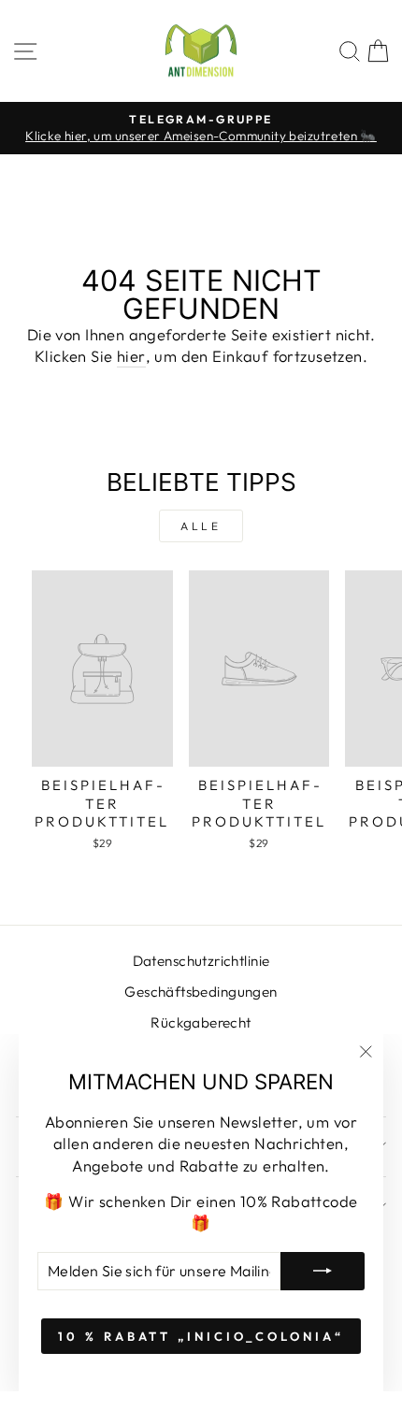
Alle (200, 526)
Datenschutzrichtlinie (201, 961)
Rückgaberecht (201, 1022)
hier (131, 356)
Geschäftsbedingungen (200, 991)
